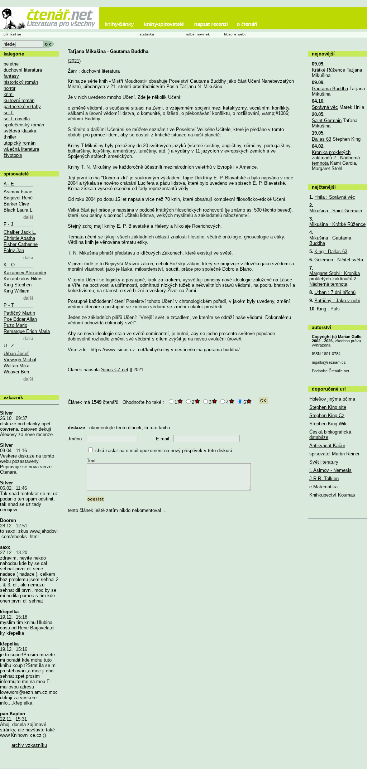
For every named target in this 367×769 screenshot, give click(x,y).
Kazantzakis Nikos (23, 278)
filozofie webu (235, 34)
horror (9, 88)
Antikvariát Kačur (327, 445)
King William (16, 291)
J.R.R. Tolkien (324, 478)
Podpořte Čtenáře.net (330, 371)
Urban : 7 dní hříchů (335, 292)
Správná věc (325, 107)
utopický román (19, 143)
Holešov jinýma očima (332, 399)
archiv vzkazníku (29, 745)
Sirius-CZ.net (114, 369)
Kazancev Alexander (25, 272)
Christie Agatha (19, 238)
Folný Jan (14, 250)
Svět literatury (323, 462)
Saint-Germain (327, 120)
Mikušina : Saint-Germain (335, 210)
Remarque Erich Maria (27, 331)
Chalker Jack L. (20, 232)
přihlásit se (12, 34)
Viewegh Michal (20, 359)
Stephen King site (327, 407)
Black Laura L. (19, 210)
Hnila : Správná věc (334, 197)
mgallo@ (329, 362)
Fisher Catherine (21, 244)
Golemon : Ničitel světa (338, 259)
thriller (10, 137)
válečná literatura (21, 149)
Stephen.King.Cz (326, 415)
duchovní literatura (23, 70)
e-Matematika (323, 486)
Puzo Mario (15, 325)
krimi (9, 94)
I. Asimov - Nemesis (330, 470)
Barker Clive (16, 204)
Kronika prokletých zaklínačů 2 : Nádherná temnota (336, 158)
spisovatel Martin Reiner (334, 453)
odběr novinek (198, 34)
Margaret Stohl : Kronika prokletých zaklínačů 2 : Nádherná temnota (334, 279)
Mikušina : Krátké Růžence (337, 224)
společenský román (24, 124)
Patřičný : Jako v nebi (337, 300)
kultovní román (19, 100)
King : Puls (328, 308)
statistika (147, 34)
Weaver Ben (16, 371)
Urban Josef (16, 353)
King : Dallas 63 (330, 251)
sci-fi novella (17, 118)
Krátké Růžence (328, 70)
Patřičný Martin (19, 313)
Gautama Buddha (330, 88)
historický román (21, 82)
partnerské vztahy (22, 106)
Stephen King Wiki (328, 423)
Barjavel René (18, 197)
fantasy (11, 76)
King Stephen (18, 284)
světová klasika (20, 131)
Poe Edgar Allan (20, 319)
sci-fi (9, 112)
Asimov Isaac (18, 191)
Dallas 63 (321, 139)
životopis (13, 155)
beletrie (11, 64)
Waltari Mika (16, 365)
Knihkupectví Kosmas (332, 495)
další (28, 217)
